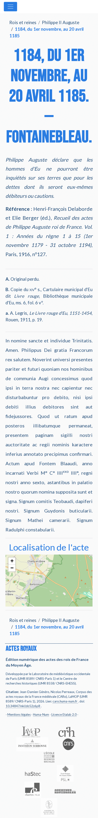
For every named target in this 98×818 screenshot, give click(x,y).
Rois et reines (22, 22)
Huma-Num (41, 714)
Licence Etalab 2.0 (64, 714)
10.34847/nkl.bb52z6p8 (23, 706)
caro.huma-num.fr (65, 701)
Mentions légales (19, 714)
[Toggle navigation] (10, 6)
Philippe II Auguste (60, 22)
